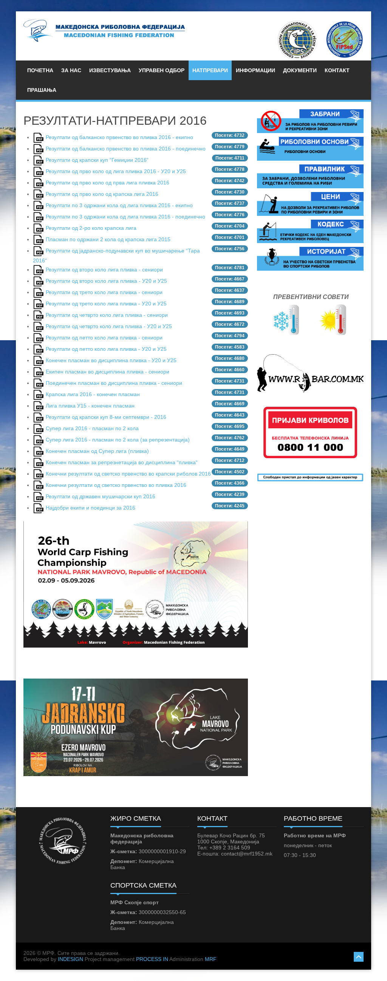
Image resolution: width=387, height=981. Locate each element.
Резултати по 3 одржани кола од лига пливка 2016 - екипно (119, 205)
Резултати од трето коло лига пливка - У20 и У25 (106, 304)
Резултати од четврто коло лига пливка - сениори (107, 315)
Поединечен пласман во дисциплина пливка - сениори (114, 383)
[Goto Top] (359, 956)
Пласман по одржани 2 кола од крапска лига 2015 (108, 239)
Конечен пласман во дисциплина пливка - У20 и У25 (111, 360)
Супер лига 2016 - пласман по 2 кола (92, 428)
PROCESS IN (152, 959)
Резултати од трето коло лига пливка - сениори (104, 292)
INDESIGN (70, 959)
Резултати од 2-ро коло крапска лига (91, 228)
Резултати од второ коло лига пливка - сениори (104, 270)
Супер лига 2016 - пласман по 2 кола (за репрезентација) (118, 440)
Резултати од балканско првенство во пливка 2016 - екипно (119, 137)
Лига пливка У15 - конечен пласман (90, 406)
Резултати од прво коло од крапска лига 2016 (102, 194)
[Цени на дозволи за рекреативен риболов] (310, 203)
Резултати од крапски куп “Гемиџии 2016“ (97, 160)
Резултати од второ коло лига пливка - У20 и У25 (106, 281)
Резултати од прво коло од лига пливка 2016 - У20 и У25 (116, 171)
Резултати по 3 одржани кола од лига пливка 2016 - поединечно (125, 217)
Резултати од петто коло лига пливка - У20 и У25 (106, 349)
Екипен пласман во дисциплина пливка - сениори (107, 372)
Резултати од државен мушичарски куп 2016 (100, 496)
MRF (211, 959)
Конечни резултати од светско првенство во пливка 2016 (116, 485)
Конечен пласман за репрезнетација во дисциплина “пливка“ (122, 462)
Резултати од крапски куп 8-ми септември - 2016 (106, 417)
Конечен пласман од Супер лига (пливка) (97, 451)
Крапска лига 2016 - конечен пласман (93, 394)
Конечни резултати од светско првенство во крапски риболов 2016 (128, 474)
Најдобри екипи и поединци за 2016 (90, 508)
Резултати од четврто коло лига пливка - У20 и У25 (109, 326)
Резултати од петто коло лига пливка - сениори (104, 338)
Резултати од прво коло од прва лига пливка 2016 (107, 183)
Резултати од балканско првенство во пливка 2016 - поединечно (126, 149)
